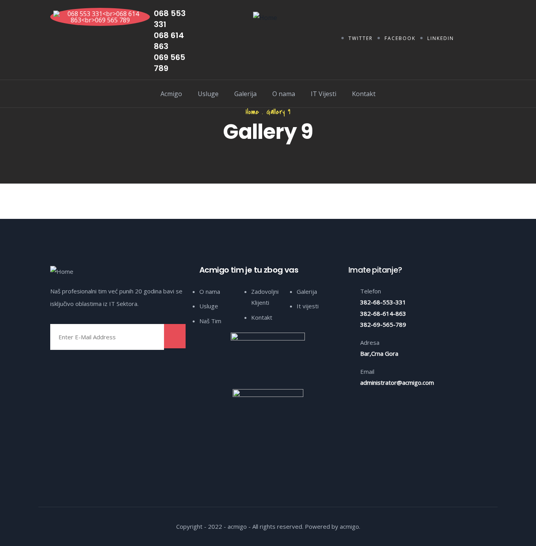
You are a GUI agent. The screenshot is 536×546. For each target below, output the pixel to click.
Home (252, 112)
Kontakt (364, 93)
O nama (283, 93)
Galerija (245, 93)
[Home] (265, 18)
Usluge (208, 93)
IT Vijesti (323, 93)
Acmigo (171, 93)
